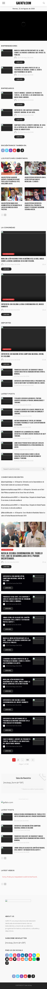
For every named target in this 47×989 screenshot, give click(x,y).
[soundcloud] (22, 959)
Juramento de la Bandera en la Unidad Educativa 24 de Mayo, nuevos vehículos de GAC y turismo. (30, 434)
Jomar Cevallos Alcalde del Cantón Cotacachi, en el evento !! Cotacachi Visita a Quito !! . (16, 619)
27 (45, 264)
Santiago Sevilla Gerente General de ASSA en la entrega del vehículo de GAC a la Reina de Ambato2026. (29, 127)
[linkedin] (22, 955)
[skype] (34, 955)
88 (27, 760)
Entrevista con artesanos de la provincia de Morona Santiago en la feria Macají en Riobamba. (16, 720)
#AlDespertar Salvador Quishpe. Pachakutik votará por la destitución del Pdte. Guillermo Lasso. (10, 180)
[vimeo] (26, 959)
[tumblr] (26, 955)
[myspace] (7, 959)
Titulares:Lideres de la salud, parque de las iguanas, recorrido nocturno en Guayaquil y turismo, (29, 411)
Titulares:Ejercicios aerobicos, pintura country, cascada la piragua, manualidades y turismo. (29, 400)
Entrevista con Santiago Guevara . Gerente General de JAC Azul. (27, 111)
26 (45, 562)
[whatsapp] (34, 959)
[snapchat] (38, 955)
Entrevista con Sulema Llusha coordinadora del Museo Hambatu (22, 305)
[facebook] (3, 150)
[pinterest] (14, 955)
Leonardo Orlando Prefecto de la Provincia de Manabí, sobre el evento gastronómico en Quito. (28, 69)
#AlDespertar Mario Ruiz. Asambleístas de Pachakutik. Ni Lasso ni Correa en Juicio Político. (11, 206)
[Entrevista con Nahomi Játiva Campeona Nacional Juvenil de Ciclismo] (23, 338)
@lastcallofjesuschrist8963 (9, 497)
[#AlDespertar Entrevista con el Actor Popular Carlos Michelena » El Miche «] (35, 168)
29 (45, 310)
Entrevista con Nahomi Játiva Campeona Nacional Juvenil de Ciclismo (22, 355)
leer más (19, 62)
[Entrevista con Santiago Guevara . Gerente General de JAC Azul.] (7, 112)
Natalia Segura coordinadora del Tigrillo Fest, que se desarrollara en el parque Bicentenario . (22, 555)
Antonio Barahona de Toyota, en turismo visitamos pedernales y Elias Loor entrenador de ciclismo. (29, 422)
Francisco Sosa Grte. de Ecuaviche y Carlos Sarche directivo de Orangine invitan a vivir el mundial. (29, 371)
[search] (44, 3)
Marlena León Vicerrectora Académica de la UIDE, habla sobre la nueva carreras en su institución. (22, 259)
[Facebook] (22, 150)
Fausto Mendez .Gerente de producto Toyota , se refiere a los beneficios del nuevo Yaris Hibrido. (29, 95)
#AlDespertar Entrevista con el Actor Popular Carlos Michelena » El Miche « (35, 179)
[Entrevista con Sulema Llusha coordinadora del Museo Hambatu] (23, 287)
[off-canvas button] (3, 3)
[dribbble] (18, 959)
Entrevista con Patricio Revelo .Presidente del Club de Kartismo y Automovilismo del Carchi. (29, 382)
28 (45, 360)
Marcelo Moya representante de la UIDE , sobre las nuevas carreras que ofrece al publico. (30, 52)
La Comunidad (8, 254)
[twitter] (6, 150)
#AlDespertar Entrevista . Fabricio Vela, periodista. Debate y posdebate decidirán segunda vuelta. (34, 206)
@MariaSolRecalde (6, 512)
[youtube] (14, 150)
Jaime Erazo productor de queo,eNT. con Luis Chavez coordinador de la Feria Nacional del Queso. (29, 445)
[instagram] (10, 150)
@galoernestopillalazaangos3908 (11, 489)
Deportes (6, 349)
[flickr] (30, 955)
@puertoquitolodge (6, 482)
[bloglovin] (14, 959)
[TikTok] (18, 150)
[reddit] (30, 959)
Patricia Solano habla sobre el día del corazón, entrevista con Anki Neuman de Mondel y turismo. (27, 456)
